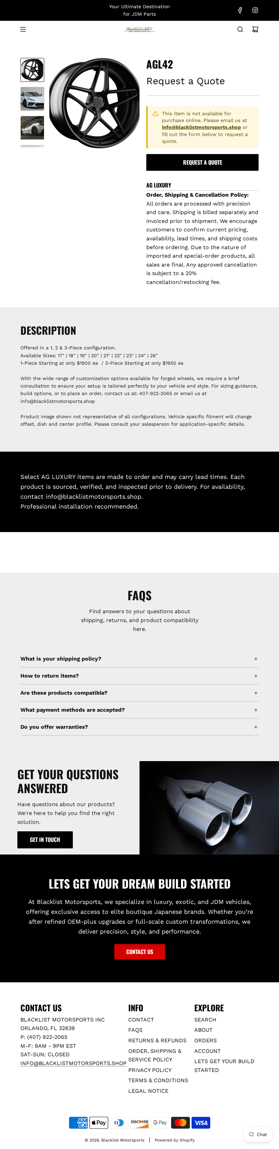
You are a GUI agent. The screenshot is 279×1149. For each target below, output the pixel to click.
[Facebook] (240, 10)
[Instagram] (255, 10)
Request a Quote (202, 162)
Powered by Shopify (175, 1140)
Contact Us (139, 952)
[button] (54, 103)
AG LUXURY (158, 185)
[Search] (240, 29)
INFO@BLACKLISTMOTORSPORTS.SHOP (73, 1063)
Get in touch (45, 839)
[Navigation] (22, 29)
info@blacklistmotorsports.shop (201, 127)
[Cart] (255, 29)
